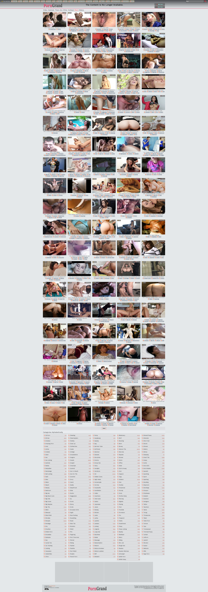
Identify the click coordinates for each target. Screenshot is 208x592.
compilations (80, 454)
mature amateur (107, 361)
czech (80, 482)
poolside (129, 510)
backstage (55, 471)
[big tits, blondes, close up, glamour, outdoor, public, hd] (128, 81)
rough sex (129, 545)
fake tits (61, 176)
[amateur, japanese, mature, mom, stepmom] (54, 268)
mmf (129, 438)
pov (157, 112)
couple (81, 51)
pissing (77, 216)
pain (132, 259)
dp (80, 498)
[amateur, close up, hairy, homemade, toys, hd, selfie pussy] (104, 19)
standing (153, 482)
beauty (86, 91)
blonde (49, 1)
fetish (150, 29)
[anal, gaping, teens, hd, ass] (153, 81)
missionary (129, 435)
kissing (104, 510)
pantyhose (129, 487)
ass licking (55, 460)
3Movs (64, 33)
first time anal (80, 537)
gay (76, 1)
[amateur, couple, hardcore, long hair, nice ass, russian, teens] (104, 413)
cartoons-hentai (116, 1)
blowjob (37, 1)
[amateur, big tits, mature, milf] (153, 330)
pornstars (86, 404)
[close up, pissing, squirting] (128, 372)
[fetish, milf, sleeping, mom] (104, 268)
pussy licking (129, 529)
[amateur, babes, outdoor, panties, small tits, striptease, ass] (79, 227)
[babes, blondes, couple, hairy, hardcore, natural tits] (79, 144)
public (127, 29)
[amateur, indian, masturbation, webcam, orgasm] (153, 40)
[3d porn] (54, 310)
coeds (98, 383)
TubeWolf (137, 33)
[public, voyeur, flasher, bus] (54, 393)
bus (58, 51)
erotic (80, 507)
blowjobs (89, 1)
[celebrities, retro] (54, 19)
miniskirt (129, 238)
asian (132, 1)
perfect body (80, 93)
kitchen (55, 425)
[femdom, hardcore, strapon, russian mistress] (104, 310)
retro (59, 29)
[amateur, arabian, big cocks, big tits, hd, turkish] (54, 206)
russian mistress (61, 155)
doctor (80, 493)
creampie (79, 50)
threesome (126, 1)
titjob (153, 518)
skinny (129, 176)
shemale (55, 133)
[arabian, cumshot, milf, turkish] (128, 102)
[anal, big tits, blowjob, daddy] (104, 144)
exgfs (80, 512)
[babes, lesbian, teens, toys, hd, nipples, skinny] (128, 185)
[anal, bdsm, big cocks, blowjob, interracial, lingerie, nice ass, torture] (128, 61)
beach (55, 485)
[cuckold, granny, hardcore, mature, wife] (54, 102)
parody (129, 490)
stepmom (154, 134)
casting (136, 174)
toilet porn (153, 521)
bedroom (161, 133)
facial (131, 300)
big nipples (79, 70)
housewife (104, 487)
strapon (53, 155)
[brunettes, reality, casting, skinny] (128, 164)
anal (21, 1)
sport (153, 476)
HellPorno (112, 12)
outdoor (128, 93)
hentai (26, 1)
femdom (61, 153)
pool (84, 134)
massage (104, 540)
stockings (151, 30)
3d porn (55, 319)
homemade (101, 30)
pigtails (129, 501)
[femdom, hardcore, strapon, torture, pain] (128, 247)
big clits (80, 196)
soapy (153, 460)
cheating (99, 196)
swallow (125, 425)
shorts (58, 423)
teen (108, 1)
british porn (55, 532)
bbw (148, 236)
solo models (123, 30)
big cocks (130, 70)
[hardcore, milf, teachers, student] (104, 61)
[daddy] (79, 310)
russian (53, 423)
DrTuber (163, 33)
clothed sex (74, 51)
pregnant (129, 518)
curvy (80, 479)
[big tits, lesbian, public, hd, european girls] (128, 40)
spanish (153, 471)
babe (71, 1)
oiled (129, 465)
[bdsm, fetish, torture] (54, 185)
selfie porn (129, 556)
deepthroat (125, 300)
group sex (156, 29)
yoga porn (153, 554)
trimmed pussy (153, 532)
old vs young (129, 468)
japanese (101, 133)
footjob (110, 51)
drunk (145, 29)
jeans (104, 507)
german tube (110, 257)
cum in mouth (132, 425)
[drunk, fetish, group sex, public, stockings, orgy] (153, 19)
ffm (89, 174)
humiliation (104, 490)
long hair (49, 93)
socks (153, 463)
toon (31, 1)
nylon (80, 259)
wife (58, 113)
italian (104, 501)
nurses (129, 457)
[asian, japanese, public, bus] (153, 247)
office (63, 174)
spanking (57, 70)
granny (96, 1)
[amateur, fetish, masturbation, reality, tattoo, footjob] (104, 40)
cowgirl (82, 29)
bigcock (102, 1)
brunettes (54, 153)
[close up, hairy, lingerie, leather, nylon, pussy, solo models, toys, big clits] (79, 247)
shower (56, 93)
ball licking (55, 474)
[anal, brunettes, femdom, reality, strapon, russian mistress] (54, 144)
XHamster (88, 12)
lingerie (130, 72)
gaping (150, 91)
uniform (137, 362)
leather (75, 259)
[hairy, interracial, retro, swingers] (128, 206)
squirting (82, 72)
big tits (122, 50)
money (129, 446)
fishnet (80, 540)
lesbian (128, 50)
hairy (111, 29)
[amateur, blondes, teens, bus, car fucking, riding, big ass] (153, 372)
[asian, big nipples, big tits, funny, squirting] (79, 61)
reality (138, 29)
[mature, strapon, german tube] (104, 247)
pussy (132, 29)
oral (129, 471)
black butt (55, 515)
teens (53, 51)
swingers (129, 217)
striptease (104, 134)
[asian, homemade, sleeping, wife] (79, 330)
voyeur (131, 30)
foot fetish (80, 551)
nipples (136, 153)
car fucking (149, 383)
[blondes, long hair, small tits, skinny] (54, 289)
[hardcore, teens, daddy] (153, 164)
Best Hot (160, 4)
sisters (153, 449)
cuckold (49, 112)
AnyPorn (88, 33)
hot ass (104, 485)
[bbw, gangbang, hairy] (153, 227)
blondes (48, 50)
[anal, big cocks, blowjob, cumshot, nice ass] (104, 330)
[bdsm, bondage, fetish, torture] (128, 268)
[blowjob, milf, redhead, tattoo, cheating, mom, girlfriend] (104, 185)
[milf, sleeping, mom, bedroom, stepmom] (153, 123)
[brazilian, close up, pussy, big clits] (79, 185)
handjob (56, 91)
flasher (136, 30)
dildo (80, 490)
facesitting (80, 518)
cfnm (55, 556)
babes (71, 153)
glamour (122, 93)
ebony (80, 504)
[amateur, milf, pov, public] (153, 102)
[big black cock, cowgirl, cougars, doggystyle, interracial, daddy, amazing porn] (79, 19)
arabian (121, 112)
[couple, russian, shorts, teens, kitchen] (54, 413)
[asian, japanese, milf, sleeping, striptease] (104, 123)
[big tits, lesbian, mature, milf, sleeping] (104, 164)
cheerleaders (80, 438)
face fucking (80, 515)
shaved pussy (111, 93)
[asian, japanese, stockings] (153, 206)
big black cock (74, 29)
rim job (129, 543)
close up (105, 29)
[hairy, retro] (104, 289)
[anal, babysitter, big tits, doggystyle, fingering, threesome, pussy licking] (153, 61)
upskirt (153, 540)
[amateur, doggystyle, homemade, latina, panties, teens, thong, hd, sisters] (104, 102)
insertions (104, 91)
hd (111, 30)
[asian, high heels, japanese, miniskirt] (128, 227)
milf (105, 70)
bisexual (49, 257)
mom (156, 133)
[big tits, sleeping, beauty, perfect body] (79, 81)
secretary (81, 1)
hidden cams (147, 278)
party (129, 493)
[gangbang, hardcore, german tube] (54, 330)
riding (155, 383)
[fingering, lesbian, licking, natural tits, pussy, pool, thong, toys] (79, 123)
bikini (55, 510)
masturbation (110, 50)
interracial (81, 30)
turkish (138, 112)
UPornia (163, 12)
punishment (129, 523)
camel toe (55, 543)
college (111, 383)
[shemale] (54, 123)
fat (54, 1)
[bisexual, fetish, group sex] (54, 247)
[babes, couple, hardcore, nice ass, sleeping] (153, 413)
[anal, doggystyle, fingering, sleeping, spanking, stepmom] (79, 351)
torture (60, 195)
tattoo (104, 51)
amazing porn (55, 443)
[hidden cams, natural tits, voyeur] (153, 268)
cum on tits (80, 474)
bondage (126, 278)
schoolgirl (129, 554)
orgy (157, 30)
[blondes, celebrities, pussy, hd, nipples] (79, 268)
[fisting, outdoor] (104, 393)
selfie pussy (129, 559)
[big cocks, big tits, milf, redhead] (153, 185)
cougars (88, 29)
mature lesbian (104, 551)
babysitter (153, 70)
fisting (101, 402)
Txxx (64, 12)
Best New (160, 7)
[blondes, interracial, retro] (128, 393)
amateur (15, 1)
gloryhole (104, 457)
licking (86, 133)
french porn (80, 556)
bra (55, 526)
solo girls (153, 465)
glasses (53, 174)
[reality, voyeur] (79, 102)
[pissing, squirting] (79, 206)
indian (153, 50)
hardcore (54, 50)
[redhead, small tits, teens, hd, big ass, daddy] (104, 227)
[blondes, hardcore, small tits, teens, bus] (54, 40)
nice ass (121, 29)
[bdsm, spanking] (153, 289)
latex (104, 515)
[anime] (153, 393)
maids (104, 537)
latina (96, 113)
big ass (102, 238)
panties (102, 113)
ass (163, 91)
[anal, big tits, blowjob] (128, 310)
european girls (129, 51)
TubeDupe (112, 33)
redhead (54, 176)
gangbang (154, 236)
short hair (153, 441)
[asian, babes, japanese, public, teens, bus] (104, 206)
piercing (129, 498)
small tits (62, 50)
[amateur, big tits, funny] (54, 372)
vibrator (153, 543)
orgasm (157, 51)
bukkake (55, 537)
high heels (128, 236)
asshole (55, 463)
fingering (154, 72)
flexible (80, 548)
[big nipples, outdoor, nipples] (128, 144)
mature (60, 1)
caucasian (55, 551)
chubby (80, 441)
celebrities (53, 29)
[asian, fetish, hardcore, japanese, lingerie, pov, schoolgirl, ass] (128, 123)
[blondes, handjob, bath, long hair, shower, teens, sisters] (54, 81)
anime (154, 402)
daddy (87, 30)
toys (43, 1)
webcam (151, 51)
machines (104, 534)
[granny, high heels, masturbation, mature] (128, 330)
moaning (129, 441)
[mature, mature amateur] (104, 351)
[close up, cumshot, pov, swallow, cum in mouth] (128, 413)
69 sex (55, 438)
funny (76, 72)
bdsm (65, 1)
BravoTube (137, 12)
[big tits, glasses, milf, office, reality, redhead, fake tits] (54, 164)
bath (61, 91)
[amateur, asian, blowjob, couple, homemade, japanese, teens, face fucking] (153, 351)
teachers (59, 72)
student (105, 72)
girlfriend (110, 196)
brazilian (74, 195)
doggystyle (74, 30)
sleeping (80, 91)
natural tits (73, 134)
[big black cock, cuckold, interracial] (54, 227)
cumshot (86, 50)
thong (112, 113)
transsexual (153, 529)
